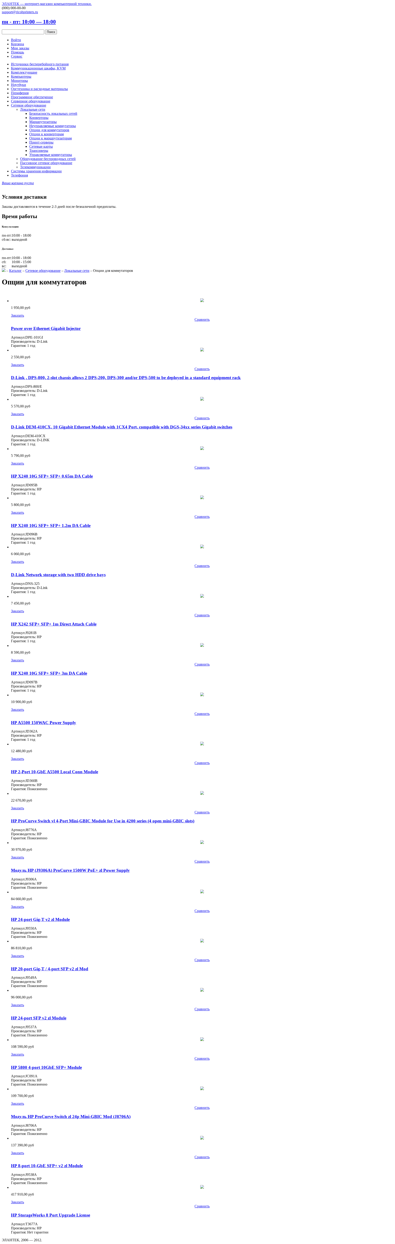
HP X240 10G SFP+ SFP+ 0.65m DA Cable (52, 476)
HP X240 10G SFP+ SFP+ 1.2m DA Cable (51, 525)
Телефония (19, 175)
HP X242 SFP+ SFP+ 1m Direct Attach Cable (53, 624)
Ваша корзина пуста (18, 183)
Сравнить (202, 319)
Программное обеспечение (32, 97)
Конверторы (38, 118)
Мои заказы (20, 48)
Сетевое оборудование (28, 105)
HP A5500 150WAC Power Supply (43, 722)
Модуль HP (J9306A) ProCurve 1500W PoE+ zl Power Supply (70, 870)
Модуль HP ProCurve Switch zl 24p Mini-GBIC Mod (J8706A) (71, 1116)
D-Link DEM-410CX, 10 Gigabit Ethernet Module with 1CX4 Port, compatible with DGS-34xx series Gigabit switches (121, 427)
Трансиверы (38, 150)
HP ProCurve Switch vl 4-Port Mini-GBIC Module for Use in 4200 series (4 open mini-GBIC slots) (102, 821)
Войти (16, 40)
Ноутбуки (18, 85)
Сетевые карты (41, 146)
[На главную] (3, 271)
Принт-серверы (41, 142)
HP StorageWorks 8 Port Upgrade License (50, 1215)
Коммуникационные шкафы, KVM (38, 68)
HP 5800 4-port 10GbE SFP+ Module (46, 1067)
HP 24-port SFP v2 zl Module (38, 1018)
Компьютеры (21, 76)
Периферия (20, 93)
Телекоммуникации (35, 167)
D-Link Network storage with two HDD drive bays (58, 574)
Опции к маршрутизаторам (50, 138)
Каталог (15, 271)
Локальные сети (32, 109)
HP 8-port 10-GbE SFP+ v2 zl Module (47, 1165)
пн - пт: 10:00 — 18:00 (29, 22)
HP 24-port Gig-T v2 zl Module (40, 919)
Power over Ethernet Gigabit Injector (46, 328)
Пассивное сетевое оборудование (46, 163)
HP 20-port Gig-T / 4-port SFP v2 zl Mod (49, 968)
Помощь (17, 52)
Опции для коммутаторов (49, 130)
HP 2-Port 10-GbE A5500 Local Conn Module (54, 771)
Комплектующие (24, 72)
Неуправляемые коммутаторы (52, 126)
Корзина (17, 44)
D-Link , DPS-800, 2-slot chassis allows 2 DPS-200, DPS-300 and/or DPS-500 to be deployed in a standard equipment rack (126, 377)
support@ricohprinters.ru (20, 12)
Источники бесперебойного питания (40, 64)
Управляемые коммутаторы (50, 155)
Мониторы (19, 81)
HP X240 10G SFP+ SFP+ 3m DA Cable (49, 673)
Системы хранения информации (36, 171)
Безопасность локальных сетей (53, 113)
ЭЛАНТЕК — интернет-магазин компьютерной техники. (47, 4)
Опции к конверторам (46, 134)
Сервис (16, 56)
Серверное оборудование (30, 101)
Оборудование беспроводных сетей (48, 159)
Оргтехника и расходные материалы (39, 89)
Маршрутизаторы (43, 122)
